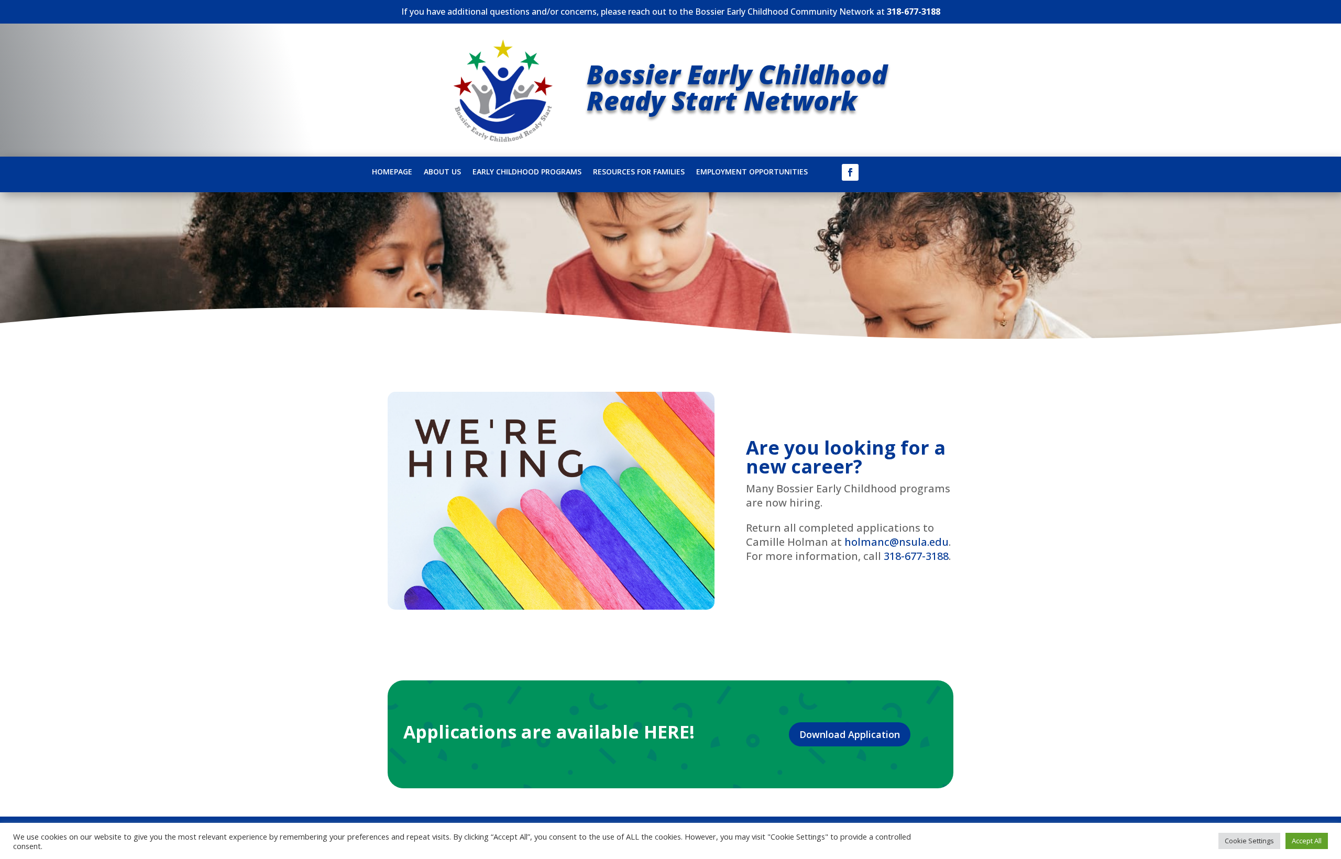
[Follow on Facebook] (850, 172)
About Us (442, 172)
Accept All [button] (1307, 840)
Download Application (849, 734)
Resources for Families (639, 172)
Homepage (392, 172)
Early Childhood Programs (526, 172)
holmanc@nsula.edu (896, 542)
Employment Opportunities (752, 172)
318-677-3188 (913, 11)
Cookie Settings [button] (1249, 840)
